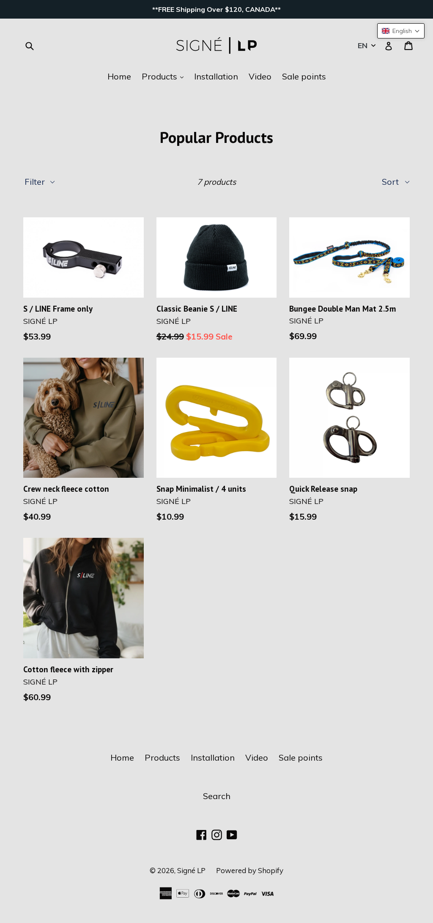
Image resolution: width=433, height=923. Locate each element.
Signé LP (191, 870)
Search (216, 796)
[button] (401, 31)
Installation (216, 76)
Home (119, 76)
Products (165, 76)
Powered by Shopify (249, 870)
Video (260, 76)
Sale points (304, 76)
